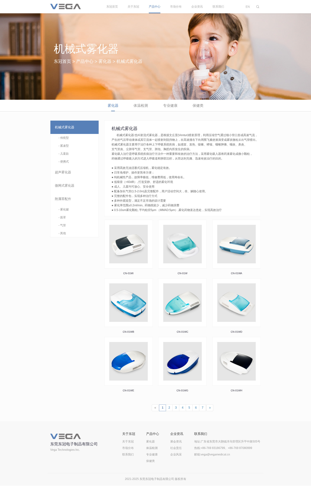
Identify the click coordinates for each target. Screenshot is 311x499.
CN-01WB (128, 331)
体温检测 (141, 105)
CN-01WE (128, 390)
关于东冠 (133, 6)
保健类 (198, 105)
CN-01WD (236, 331)
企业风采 (176, 454)
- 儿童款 (63, 153)
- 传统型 (63, 137)
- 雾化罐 (63, 209)
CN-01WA (236, 273)
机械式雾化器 (64, 127)
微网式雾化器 (64, 185)
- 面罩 (62, 217)
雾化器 (104, 61)
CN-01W (182, 273)
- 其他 (62, 233)
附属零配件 (63, 199)
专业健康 (170, 105)
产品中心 (154, 6)
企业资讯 (197, 6)
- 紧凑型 (63, 145)
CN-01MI (128, 273)
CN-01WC (182, 331)
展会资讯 (176, 441)
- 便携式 (63, 161)
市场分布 (176, 6)
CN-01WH (236, 390)
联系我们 (218, 6)
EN (248, 6)
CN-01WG (182, 390)
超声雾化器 (63, 172)
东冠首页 (112, 6)
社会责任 (176, 447)
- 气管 (62, 225)
